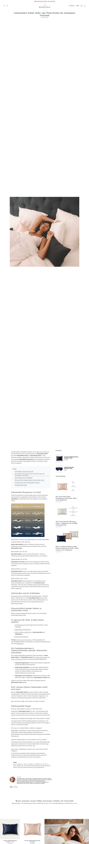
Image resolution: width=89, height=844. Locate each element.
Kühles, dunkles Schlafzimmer (23, 632)
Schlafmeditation (19, 625)
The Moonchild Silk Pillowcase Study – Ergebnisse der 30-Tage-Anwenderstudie (67, 523)
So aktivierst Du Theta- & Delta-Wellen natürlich (27, 482)
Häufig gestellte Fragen (21, 485)
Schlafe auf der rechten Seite (23, 640)
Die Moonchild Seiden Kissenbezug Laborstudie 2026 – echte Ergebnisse (67, 498)
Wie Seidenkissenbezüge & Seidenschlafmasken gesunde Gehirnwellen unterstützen (30, 474)
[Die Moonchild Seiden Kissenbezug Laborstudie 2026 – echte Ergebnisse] (67, 486)
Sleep (16, 787)
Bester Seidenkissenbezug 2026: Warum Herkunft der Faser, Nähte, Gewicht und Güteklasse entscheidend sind (67, 548)
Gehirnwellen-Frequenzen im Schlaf (24, 471)
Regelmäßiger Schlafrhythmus (23, 629)
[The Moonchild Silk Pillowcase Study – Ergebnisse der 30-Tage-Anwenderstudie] (67, 511)
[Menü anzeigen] (4, 6)
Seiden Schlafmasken (16, 659)
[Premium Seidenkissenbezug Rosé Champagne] (32, 829)
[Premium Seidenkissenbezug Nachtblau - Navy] (10, 829)
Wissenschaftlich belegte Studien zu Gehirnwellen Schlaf (29, 480)
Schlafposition (20, 643)
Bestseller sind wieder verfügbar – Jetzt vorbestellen (44, 1)
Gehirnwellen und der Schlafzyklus (24, 477)
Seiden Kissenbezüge (41, 657)
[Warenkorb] (84, 6)
